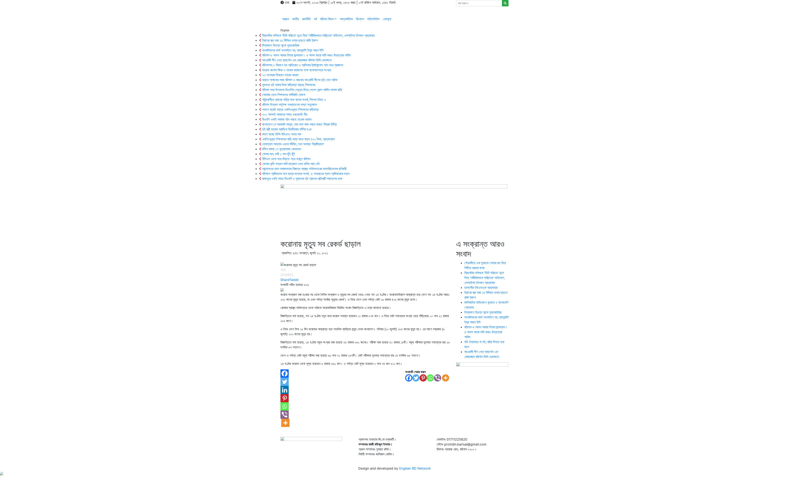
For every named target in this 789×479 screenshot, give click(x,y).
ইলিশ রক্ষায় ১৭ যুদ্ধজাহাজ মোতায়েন (281, 149)
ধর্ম (315, 19)
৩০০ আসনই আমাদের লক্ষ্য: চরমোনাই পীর (284, 114)
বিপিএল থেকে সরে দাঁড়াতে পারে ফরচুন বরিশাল (285, 159)
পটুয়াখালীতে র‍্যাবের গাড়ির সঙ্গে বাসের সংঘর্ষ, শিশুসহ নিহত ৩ (293, 99)
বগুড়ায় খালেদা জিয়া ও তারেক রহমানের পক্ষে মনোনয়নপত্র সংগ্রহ (296, 70)
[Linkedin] (284, 390)
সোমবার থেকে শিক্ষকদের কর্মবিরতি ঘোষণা (283, 95)
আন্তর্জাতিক (346, 19)
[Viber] (437, 378)
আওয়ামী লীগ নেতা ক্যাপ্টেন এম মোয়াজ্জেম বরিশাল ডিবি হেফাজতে (296, 60)
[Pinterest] (423, 378)
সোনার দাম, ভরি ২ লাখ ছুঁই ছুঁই (278, 154)
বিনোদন (360, 19)
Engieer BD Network (415, 468)
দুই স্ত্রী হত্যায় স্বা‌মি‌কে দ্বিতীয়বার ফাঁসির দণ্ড (286, 129)
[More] (445, 378)
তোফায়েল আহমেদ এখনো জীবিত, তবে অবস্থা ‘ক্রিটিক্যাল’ (292, 144)
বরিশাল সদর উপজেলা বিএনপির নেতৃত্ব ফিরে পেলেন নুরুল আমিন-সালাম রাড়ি (301, 90)
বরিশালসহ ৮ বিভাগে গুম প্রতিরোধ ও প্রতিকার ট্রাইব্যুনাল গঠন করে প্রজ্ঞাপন (302, 65)
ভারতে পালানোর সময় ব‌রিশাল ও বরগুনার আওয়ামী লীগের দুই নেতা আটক (299, 80)
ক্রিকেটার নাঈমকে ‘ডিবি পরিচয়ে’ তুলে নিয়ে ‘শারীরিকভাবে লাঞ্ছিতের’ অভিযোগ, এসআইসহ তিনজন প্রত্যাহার (318, 35)
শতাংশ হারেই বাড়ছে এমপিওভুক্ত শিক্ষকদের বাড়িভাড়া (290, 109)
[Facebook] (408, 378)
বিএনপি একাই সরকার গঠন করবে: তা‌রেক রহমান (286, 119)
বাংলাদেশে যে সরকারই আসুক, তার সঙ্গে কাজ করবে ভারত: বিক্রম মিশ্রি (299, 124)
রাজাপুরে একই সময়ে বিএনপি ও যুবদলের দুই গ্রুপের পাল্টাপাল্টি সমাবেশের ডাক (301, 178)
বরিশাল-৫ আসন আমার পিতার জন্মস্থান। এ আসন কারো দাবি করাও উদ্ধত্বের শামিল (306, 55)
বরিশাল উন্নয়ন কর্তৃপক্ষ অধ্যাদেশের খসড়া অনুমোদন (289, 104)
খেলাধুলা (387, 19)
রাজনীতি (306, 19)
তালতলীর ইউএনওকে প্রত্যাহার (480, 287)
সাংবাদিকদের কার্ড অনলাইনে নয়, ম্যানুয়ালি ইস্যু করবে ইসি (292, 50)
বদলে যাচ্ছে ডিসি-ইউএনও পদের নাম (281, 134)
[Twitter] (416, 378)
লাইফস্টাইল (373, 19)
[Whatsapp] (430, 378)
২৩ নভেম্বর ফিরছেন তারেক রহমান (280, 75)
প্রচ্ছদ (285, 19)
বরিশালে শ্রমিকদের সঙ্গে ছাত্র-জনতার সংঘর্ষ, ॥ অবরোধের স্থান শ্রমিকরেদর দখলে (305, 174)
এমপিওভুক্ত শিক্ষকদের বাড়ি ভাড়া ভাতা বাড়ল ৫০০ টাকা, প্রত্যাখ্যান (298, 139)
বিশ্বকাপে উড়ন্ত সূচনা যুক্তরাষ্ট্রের (280, 45)
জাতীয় (295, 19)
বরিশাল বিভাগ (327, 19)
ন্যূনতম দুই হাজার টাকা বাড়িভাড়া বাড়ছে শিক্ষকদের (288, 85)
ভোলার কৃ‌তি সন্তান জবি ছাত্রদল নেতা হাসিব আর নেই (290, 164)
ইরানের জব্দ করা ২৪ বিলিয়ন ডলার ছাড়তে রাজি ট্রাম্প (289, 40)
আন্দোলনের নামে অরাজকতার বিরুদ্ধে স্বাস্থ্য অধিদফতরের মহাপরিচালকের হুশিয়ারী (303, 169)
